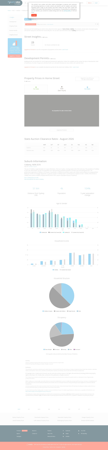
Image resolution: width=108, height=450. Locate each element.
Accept (34, 15)
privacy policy (67, 10)
